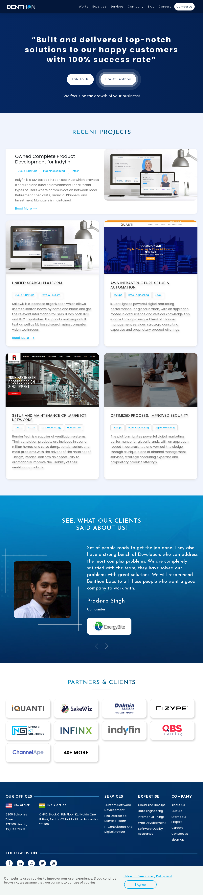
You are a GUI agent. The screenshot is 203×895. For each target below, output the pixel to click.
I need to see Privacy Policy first (148, 876)
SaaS (158, 295)
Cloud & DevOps (27, 171)
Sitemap (177, 839)
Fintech (75, 171)
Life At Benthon (118, 79)
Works (83, 7)
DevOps (117, 295)
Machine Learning (54, 171)
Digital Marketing (165, 427)
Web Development (152, 823)
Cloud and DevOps (152, 805)
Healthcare (73, 427)
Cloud (18, 427)
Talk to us (80, 79)
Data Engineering (138, 295)
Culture (176, 811)
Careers (165, 7)
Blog (151, 7)
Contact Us (184, 7)
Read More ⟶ (26, 208)
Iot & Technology (51, 427)
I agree (140, 884)
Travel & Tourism (50, 295)
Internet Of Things (151, 817)
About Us (178, 805)
